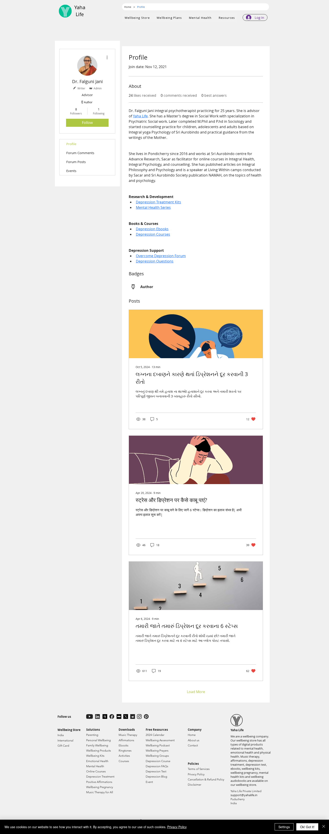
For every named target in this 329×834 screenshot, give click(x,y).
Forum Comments (80, 153)
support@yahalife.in (244, 795)
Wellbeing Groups (157, 755)
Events (71, 170)
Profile (71, 144)
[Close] (323, 826)
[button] (169, 17)
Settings (284, 827)
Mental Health (95, 766)
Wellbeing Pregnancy (99, 787)
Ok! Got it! (307, 827)
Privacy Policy (177, 827)
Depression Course (158, 761)
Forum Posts (76, 161)
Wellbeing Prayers (157, 750)
